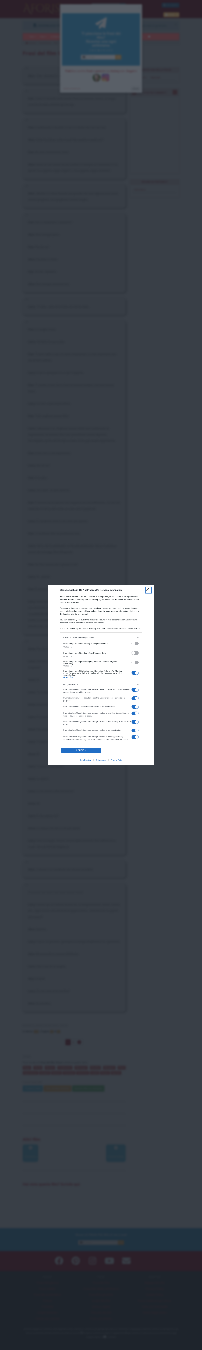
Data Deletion (85, 760)
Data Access (101, 760)
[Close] (148, 590)
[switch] (135, 643)
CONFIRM (81, 750)
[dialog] (101, 675)
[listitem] (101, 637)
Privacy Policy (117, 760)
